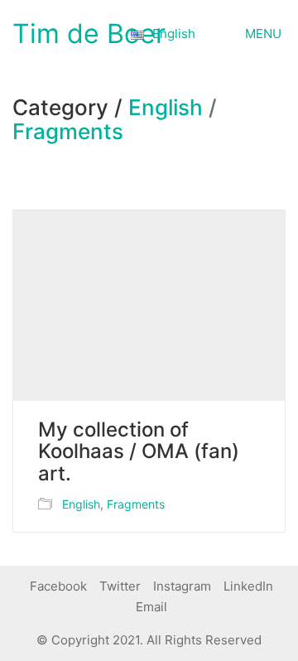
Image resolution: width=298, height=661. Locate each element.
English (165, 108)
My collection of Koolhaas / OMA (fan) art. (138, 452)
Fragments (67, 132)
